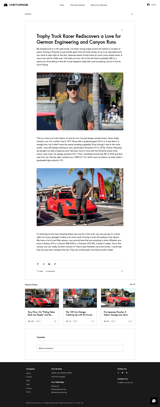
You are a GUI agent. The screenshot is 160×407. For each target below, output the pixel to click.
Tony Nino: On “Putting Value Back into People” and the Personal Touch (41, 313)
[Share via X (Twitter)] (43, 264)
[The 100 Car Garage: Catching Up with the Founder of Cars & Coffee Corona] (80, 298)
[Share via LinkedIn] (49, 264)
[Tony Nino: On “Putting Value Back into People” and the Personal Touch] (42, 298)
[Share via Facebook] (38, 264)
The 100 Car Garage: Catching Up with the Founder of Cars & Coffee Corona (79, 313)
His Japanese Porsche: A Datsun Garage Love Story (116, 313)
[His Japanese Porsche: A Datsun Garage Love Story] (118, 298)
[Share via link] (55, 264)
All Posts (28, 14)
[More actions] (122, 29)
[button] (132, 14)
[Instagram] (127, 373)
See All (132, 284)
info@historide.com (125, 382)
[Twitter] (122, 373)
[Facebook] (118, 373)
